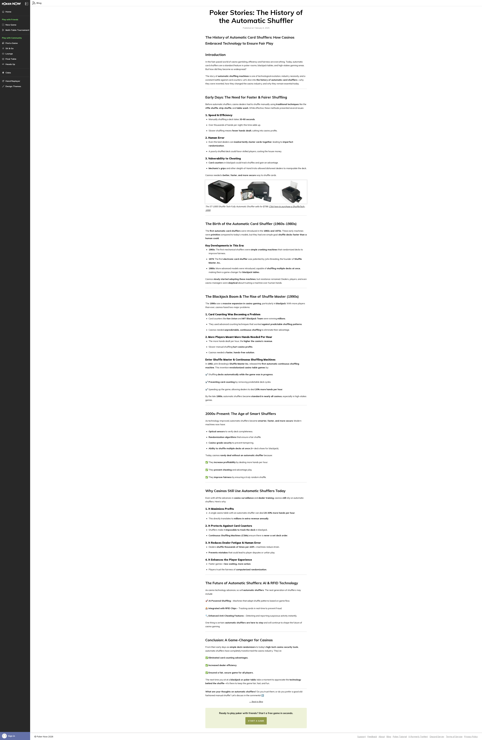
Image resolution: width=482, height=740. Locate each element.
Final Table (11, 59)
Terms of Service (454, 736)
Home (8, 11)
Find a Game (12, 43)
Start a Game (256, 721)
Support (361, 736)
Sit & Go (10, 48)
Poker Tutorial (400, 736)
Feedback (372, 736)
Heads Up (10, 64)
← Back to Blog (256, 701)
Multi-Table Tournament (17, 30)
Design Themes (13, 86)
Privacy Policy (471, 736)
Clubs (8, 72)
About (382, 736)
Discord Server (437, 736)
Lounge (9, 53)
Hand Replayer (13, 81)
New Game (11, 24)
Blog (388, 736)
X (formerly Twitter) (418, 736)
